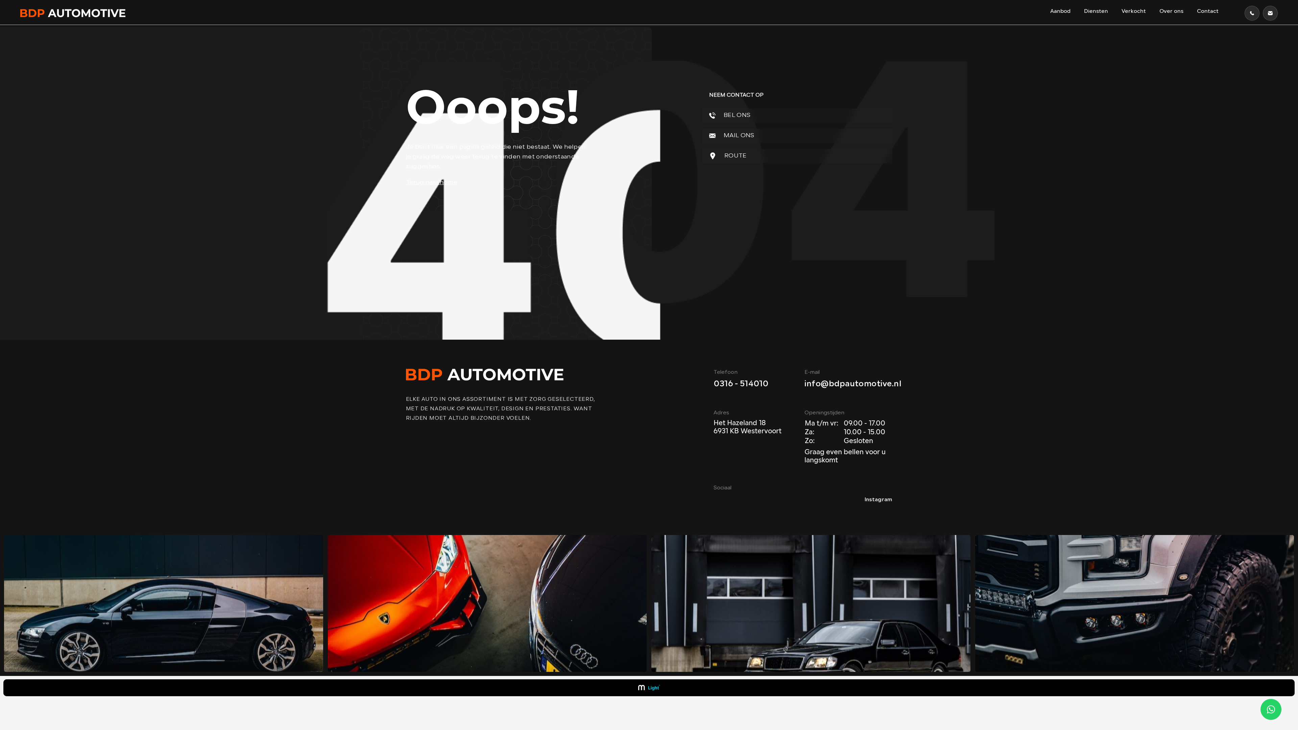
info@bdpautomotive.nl (852, 384)
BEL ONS (736, 115)
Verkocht (1134, 11)
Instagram (878, 500)
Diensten (1096, 11)
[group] (163, 603)
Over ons (1171, 11)
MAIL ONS (738, 135)
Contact (1208, 11)
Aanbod (1060, 11)
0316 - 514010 (741, 384)
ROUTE (735, 156)
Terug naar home (431, 182)
